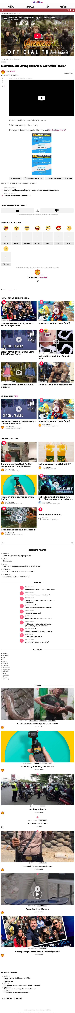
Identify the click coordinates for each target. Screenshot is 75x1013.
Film (40, 320)
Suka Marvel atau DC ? (33, 637)
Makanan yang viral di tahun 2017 (54, 464)
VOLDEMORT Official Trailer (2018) (54, 323)
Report (69, 178)
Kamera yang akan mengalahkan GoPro (17, 498)
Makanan (6, 675)
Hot (47, 7)
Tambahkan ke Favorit (35, 178)
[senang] (46, 331)
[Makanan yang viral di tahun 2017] (56, 452)
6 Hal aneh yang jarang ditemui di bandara (17, 385)
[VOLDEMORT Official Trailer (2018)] (56, 311)
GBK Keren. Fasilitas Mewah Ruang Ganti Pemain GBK (39, 601)
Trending (63, 7)
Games (5, 661)
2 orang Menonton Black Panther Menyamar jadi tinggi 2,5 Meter (16, 465)
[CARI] (68, 10)
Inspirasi (42, 381)
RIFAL (4, 564)
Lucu (13, 381)
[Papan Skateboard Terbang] (37, 889)
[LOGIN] (73, 10)
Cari (72, 543)
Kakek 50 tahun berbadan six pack (55, 384)
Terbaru (11, 7)
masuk (10, 290)
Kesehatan (6, 669)
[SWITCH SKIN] (70, 10)
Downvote (57, 210)
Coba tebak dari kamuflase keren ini (18, 529)
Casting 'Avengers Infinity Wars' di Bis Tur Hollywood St (17, 324)
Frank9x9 (5, 569)
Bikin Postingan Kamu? (57, 130)
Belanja (5, 653)
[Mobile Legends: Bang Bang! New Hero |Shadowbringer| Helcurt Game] (56, 485)
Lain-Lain (5, 671)
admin (5, 554)
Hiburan (5, 320)
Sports (5, 677)
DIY (4, 657)
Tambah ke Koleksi (54, 178)
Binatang (5, 655)
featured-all (17, 183)
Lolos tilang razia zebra (37, 809)
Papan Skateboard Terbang (37, 909)
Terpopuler (29, 7)
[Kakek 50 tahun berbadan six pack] (56, 372)
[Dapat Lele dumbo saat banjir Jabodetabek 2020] (37, 704)
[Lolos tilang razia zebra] (37, 789)
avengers (5, 183)
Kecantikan (6, 667)
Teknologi (6, 679)
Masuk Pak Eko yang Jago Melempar (37, 866)
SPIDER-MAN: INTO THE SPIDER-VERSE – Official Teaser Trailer (18, 353)
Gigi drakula (7, 561)
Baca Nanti (17, 178)
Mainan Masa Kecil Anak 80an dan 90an (54, 357)
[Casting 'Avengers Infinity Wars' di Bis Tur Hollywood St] (19, 311)
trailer (34, 183)
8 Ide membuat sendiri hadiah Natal (38, 619)
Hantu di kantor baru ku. (50, 514)
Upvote (17, 210)
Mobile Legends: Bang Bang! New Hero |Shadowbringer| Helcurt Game (55, 498)
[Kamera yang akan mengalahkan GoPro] (19, 485)
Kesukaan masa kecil (33, 613)
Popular (41, 302)
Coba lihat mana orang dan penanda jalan (19, 571)
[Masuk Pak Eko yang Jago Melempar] (37, 846)
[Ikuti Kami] (65, 10)
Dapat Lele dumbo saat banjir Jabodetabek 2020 (37, 724)
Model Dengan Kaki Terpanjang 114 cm (17, 556)
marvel (26, 183)
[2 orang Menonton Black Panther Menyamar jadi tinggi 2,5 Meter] (19, 452)
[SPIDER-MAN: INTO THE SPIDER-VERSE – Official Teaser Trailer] (19, 340)
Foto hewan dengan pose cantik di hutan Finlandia (21, 566)
